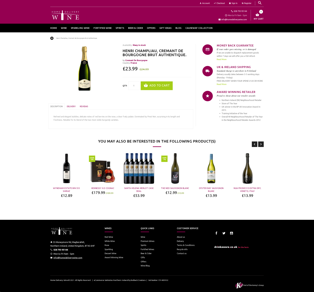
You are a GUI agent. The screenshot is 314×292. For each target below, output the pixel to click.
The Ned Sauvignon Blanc (175, 188)
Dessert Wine (110, 253)
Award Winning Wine (114, 257)
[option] (66, 181)
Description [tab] (56, 106)
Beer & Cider (146, 253)
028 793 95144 (240, 11)
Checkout (220, 3)
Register (247, 3)
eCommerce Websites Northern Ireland (111, 280)
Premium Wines (147, 241)
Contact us (182, 253)
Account (206, 3)
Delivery (180, 241)
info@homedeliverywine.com (234, 19)
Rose (107, 245)
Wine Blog (145, 266)
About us (181, 237)
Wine (143, 237)
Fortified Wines (147, 249)
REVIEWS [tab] (84, 106)
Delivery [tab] (71, 106)
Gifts (143, 257)
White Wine (110, 241)
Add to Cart (159, 85)
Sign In (234, 3)
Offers (143, 261)
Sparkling (109, 249)
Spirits (143, 245)
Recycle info (182, 249)
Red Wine (109, 237)
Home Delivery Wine (59, 280)
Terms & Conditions (186, 245)
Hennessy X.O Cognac (102, 188)
